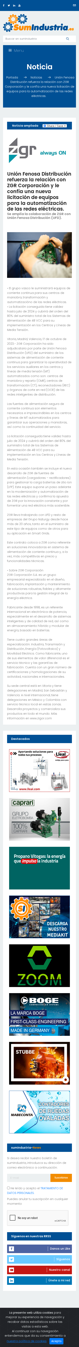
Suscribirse (61, 1177)
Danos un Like (60, 1249)
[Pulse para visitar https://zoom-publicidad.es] (39, 965)
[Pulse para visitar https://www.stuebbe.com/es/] (39, 1063)
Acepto (56, 1341)
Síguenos (63, 1259)
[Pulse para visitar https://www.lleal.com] (39, 770)
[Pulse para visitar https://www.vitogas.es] (39, 868)
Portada (12, 77)
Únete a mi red (59, 1280)
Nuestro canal (59, 1270)
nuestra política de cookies (27, 1341)
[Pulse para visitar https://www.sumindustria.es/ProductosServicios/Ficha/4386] (39, 917)
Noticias (37, 77)
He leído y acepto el (35, 1190)
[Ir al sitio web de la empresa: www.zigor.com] (37, 150)
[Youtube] (19, 5)
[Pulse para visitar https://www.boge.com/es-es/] (39, 1014)
